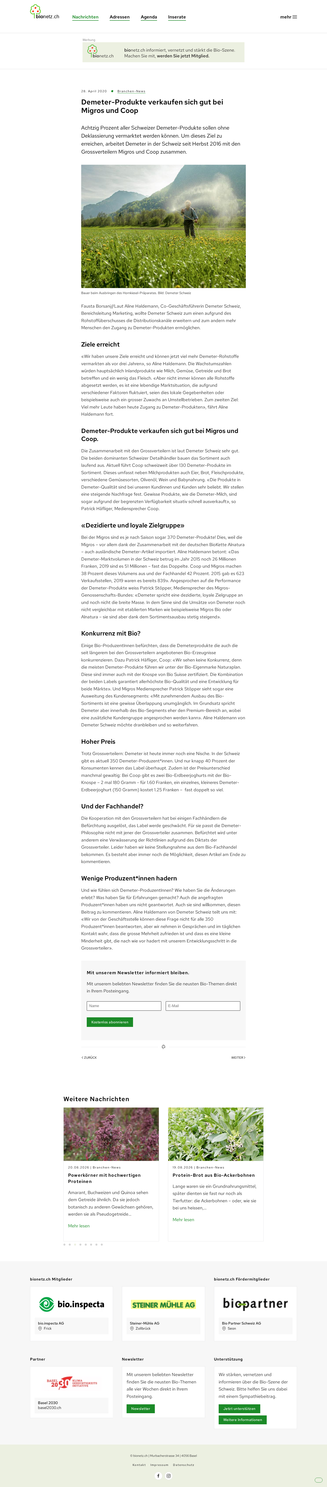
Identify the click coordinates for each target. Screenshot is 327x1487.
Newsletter (140, 1408)
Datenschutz (183, 1465)
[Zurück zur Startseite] (46, 11)
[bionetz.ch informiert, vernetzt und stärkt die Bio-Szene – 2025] (163, 51)
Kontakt (139, 1465)
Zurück (90, 1058)
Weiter (237, 1058)
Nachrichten (85, 17)
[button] (288, 17)
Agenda (149, 17)
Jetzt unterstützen (239, 1408)
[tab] (64, 1245)
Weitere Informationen (242, 1419)
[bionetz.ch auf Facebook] (158, 1476)
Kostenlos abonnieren (109, 1022)
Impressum (159, 1465)
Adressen (120, 17)
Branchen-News (131, 91)
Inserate (177, 17)
